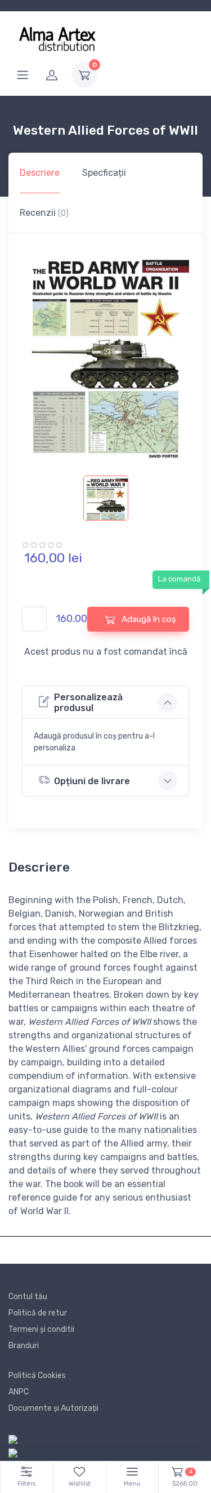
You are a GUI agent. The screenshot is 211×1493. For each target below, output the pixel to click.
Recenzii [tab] (44, 212)
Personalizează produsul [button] (88, 702)
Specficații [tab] (104, 172)
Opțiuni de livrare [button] (92, 781)
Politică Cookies (37, 1375)
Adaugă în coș (147, 619)
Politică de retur (37, 1313)
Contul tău (27, 1296)
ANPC (18, 1392)
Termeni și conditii (41, 1329)
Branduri (23, 1345)
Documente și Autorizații (53, 1408)
